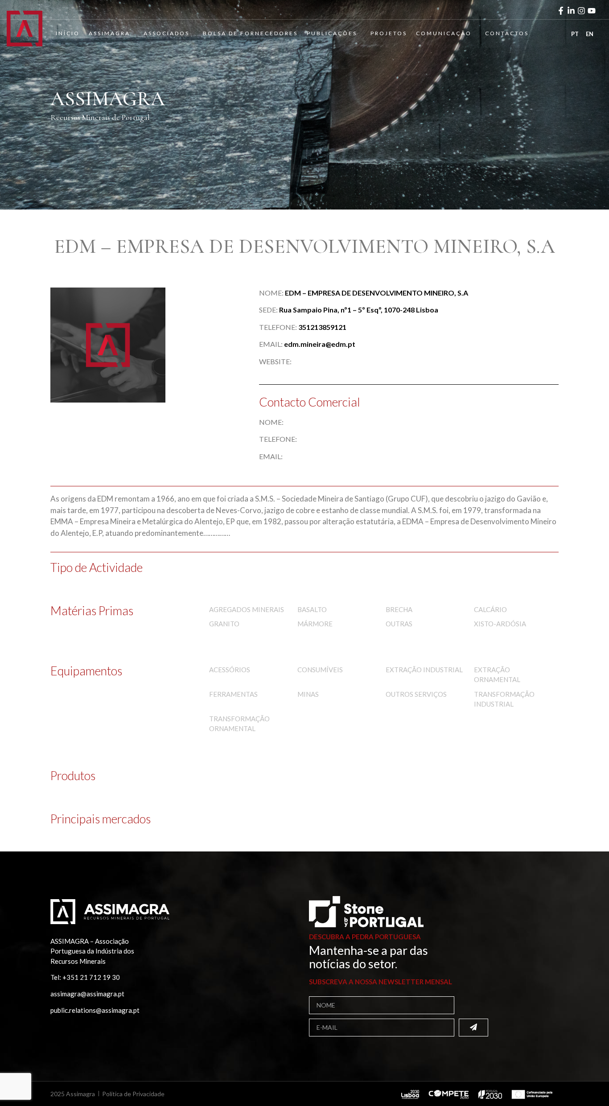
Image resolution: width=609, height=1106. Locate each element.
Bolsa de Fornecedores (250, 33)
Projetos (388, 33)
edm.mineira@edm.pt (319, 344)
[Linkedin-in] (571, 11)
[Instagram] (581, 11)
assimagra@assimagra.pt (87, 994)
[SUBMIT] (473, 1027)
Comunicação (444, 33)
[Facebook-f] (561, 11)
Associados (166, 33)
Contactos (507, 33)
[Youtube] (592, 11)
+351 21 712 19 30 (91, 977)
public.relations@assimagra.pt (95, 1010)
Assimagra (109, 33)
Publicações (332, 33)
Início (68, 33)
